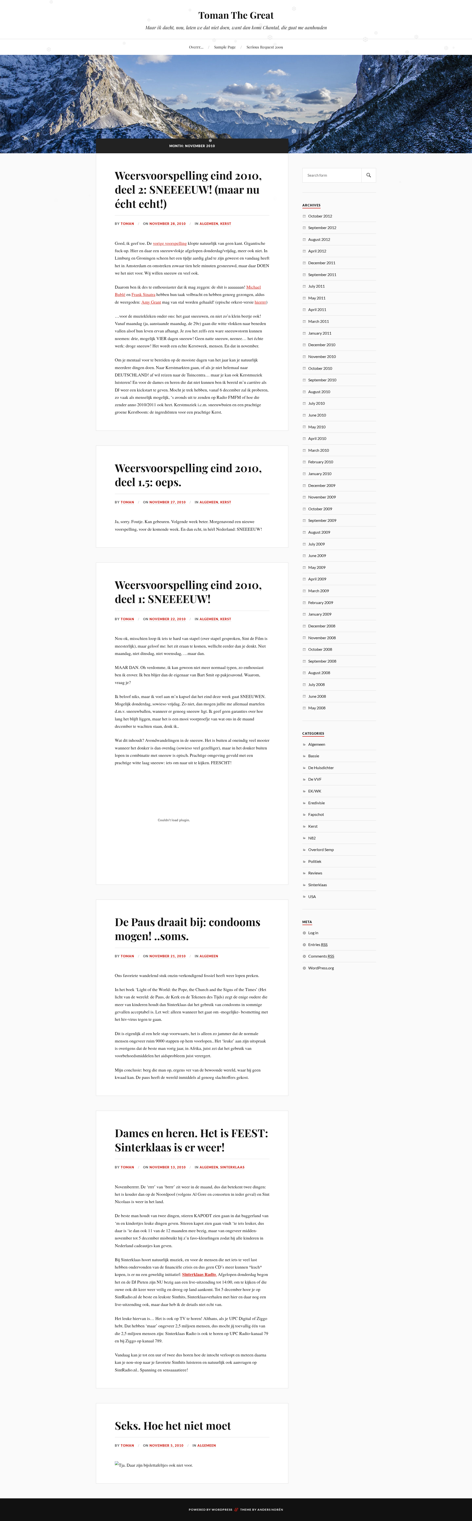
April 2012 (317, 250)
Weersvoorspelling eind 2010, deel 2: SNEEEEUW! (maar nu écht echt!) (188, 189)
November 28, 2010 (167, 224)
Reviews (315, 872)
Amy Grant (151, 302)
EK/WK (314, 791)
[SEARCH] (368, 175)
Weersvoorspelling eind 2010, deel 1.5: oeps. (188, 474)
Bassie (313, 755)
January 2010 (319, 473)
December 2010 (321, 344)
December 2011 (321, 262)
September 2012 (322, 227)
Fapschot (316, 814)
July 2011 (316, 286)
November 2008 (322, 637)
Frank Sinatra (143, 294)
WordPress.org (321, 967)
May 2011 (316, 297)
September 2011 (322, 274)
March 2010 (318, 450)
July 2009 (316, 544)
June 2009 (317, 555)
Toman (127, 224)
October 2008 (320, 649)
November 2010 (322, 356)
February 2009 (320, 602)
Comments (321, 956)
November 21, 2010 (167, 956)
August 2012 (319, 239)
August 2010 (319, 391)
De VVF (315, 779)
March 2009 (318, 590)
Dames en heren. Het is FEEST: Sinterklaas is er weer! (191, 1139)
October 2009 (320, 508)
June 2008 (317, 696)
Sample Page (225, 46)
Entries (317, 944)
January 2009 (319, 614)
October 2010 (320, 368)
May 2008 (316, 707)
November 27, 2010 (167, 502)
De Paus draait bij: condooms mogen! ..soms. (187, 928)
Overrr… (196, 46)
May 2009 (316, 567)
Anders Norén (270, 1509)
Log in (313, 932)
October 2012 (320, 216)
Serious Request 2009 (265, 46)
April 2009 (317, 578)
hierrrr (260, 302)
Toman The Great (236, 15)
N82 (312, 838)
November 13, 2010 (167, 1167)
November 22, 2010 (167, 619)
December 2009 (321, 485)
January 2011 (319, 333)
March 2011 (318, 321)
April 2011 (317, 309)
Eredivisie (316, 802)
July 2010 (316, 403)
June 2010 (317, 415)
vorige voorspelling (170, 243)
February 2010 (320, 461)
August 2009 (319, 532)
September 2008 (322, 661)
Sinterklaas (232, 1167)
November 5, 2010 (166, 1445)
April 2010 (317, 438)
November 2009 (322, 497)
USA (312, 896)
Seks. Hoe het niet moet (173, 1425)
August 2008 (319, 672)
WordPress (222, 1509)
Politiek (314, 861)
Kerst (225, 224)
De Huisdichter (321, 767)
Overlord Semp (321, 849)
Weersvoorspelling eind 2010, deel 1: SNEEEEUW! (188, 591)
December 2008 (321, 625)
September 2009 (322, 520)
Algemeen (209, 224)
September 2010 (322, 379)
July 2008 (316, 684)
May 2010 (316, 426)
